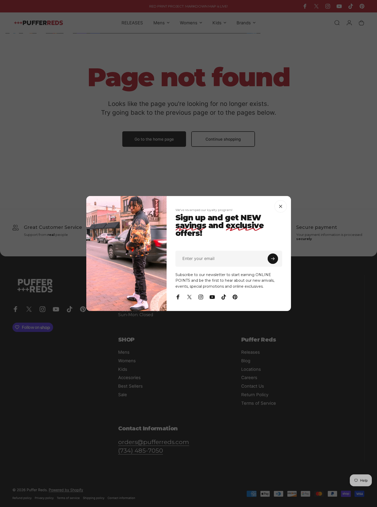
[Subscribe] (273, 258)
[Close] (280, 206)
